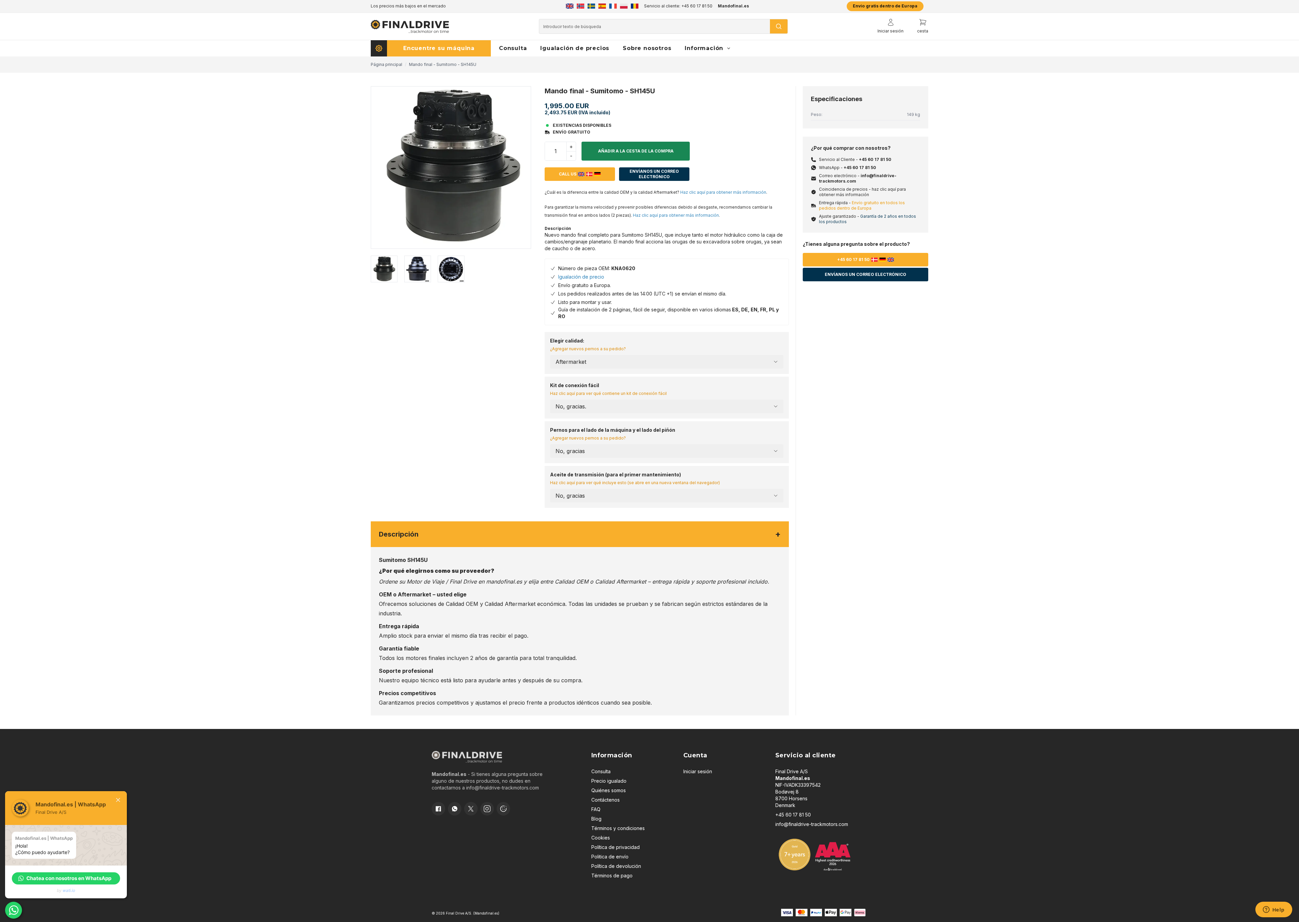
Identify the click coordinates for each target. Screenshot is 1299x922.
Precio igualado (608, 781)
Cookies (600, 838)
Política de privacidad (615, 847)
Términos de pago (612, 875)
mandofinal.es (504, 581)
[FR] (613, 6)
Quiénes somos (608, 790)
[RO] (635, 6)
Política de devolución (616, 866)
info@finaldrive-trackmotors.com (502, 787)
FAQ (595, 809)
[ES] (602, 6)
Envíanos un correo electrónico (654, 174)
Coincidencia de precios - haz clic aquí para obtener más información (862, 192)
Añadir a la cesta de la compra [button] (636, 150)
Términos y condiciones (618, 828)
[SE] (591, 6)
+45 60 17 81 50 (875, 159)
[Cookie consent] (503, 808)
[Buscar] (779, 26)
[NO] (580, 6)
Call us (567, 173)
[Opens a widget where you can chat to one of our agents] (1273, 910)
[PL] (624, 6)
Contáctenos (605, 800)
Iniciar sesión (697, 771)
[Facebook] (438, 808)
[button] (66, 878)
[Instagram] (487, 808)
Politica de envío (610, 856)
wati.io (69, 890)
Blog (596, 819)
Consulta (601, 771)
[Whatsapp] (454, 808)
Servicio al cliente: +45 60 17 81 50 (678, 5)
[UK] (570, 6)
